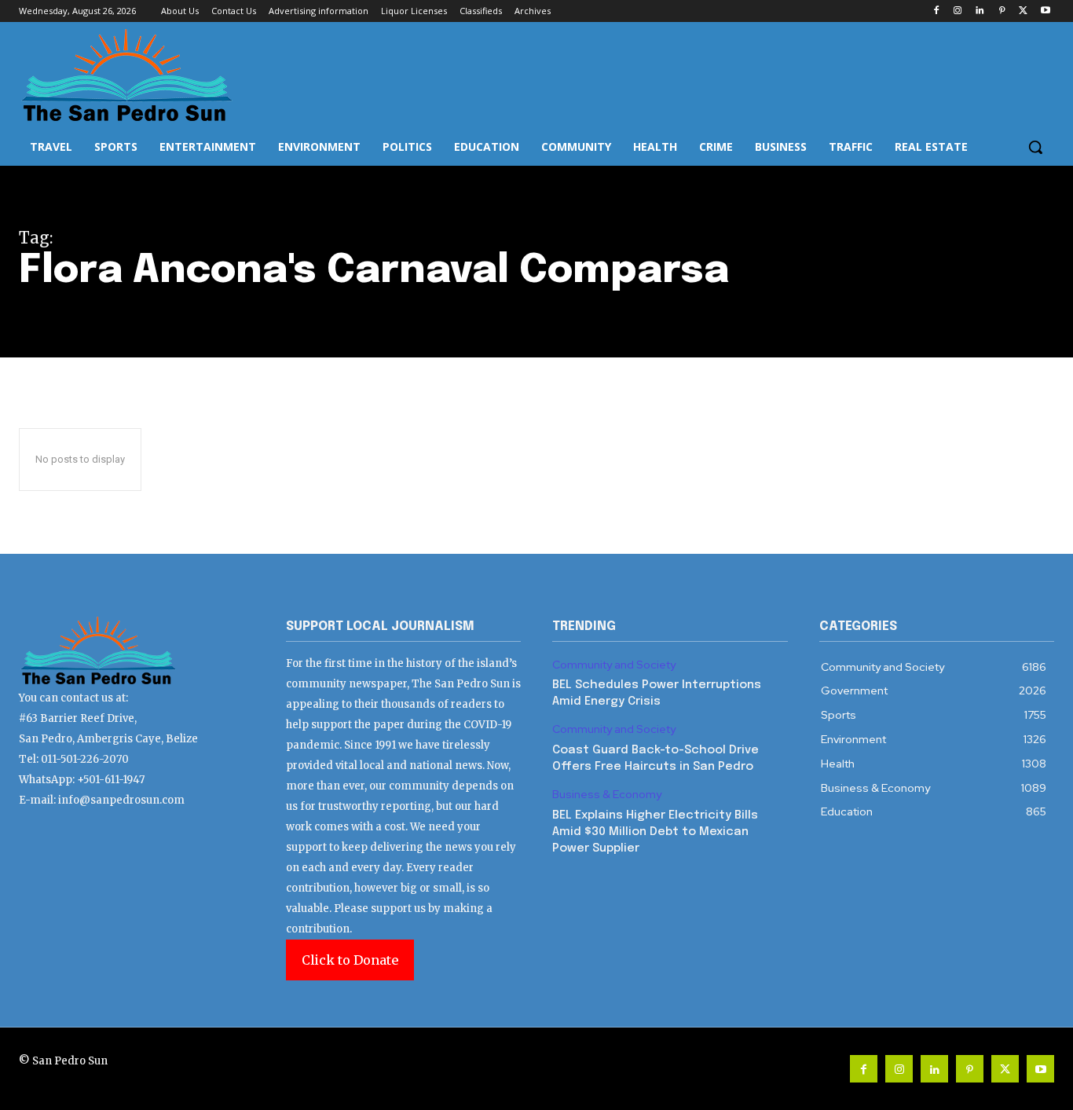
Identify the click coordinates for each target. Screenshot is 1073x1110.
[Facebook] (936, 11)
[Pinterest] (1002, 11)
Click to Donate (350, 960)
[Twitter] (1023, 11)
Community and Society (614, 665)
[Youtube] (1045, 11)
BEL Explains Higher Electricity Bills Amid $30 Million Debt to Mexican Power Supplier (655, 832)
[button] (1035, 147)
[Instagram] (958, 11)
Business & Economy (606, 794)
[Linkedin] (980, 11)
